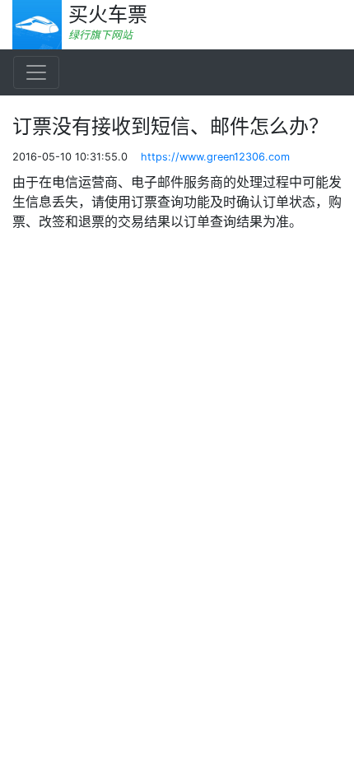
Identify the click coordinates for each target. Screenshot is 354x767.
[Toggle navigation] (36, 72)
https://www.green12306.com (215, 157)
